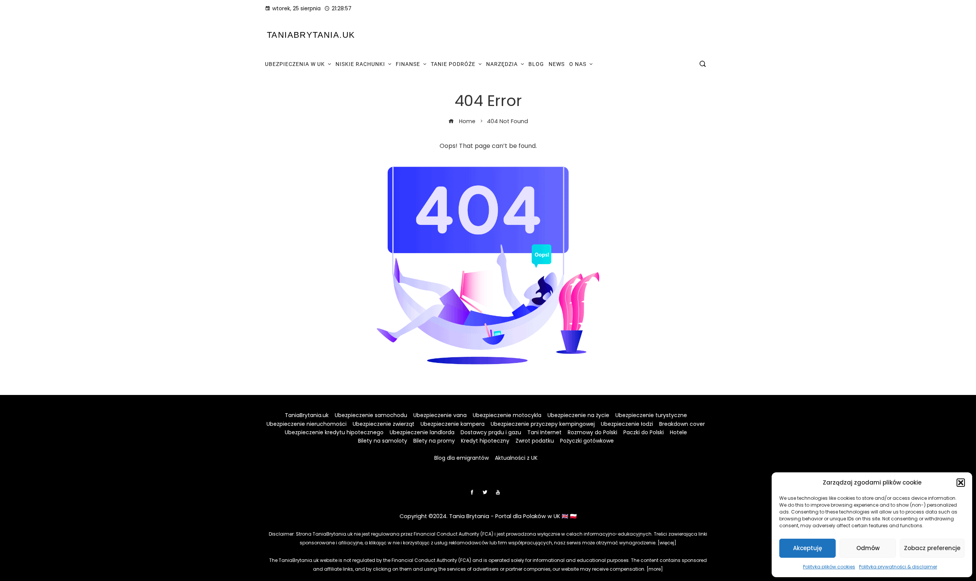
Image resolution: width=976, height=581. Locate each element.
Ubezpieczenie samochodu (371, 415)
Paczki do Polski (643, 432)
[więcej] (667, 542)
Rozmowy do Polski (592, 432)
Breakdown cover (682, 424)
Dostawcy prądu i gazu (491, 432)
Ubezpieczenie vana (440, 415)
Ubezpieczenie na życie (578, 415)
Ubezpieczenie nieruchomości (306, 424)
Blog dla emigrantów (461, 458)
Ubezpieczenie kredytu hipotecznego (334, 432)
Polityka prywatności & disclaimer (898, 566)
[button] (961, 482)
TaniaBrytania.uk (311, 35)
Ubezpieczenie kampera (453, 424)
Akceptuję (807, 548)
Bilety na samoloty (382, 441)
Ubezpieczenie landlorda (422, 432)
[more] (655, 569)
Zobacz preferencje (932, 548)
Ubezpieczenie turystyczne (651, 415)
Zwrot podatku (534, 441)
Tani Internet (544, 432)
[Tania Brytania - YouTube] (498, 492)
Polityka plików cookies (829, 566)
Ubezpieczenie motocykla (507, 415)
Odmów (868, 548)
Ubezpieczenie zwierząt (383, 424)
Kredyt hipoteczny (485, 441)
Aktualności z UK (516, 458)
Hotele (678, 432)
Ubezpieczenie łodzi (627, 424)
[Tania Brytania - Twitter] (485, 492)
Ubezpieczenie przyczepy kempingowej (543, 424)
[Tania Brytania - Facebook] (472, 492)
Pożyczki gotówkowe (587, 441)
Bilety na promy (434, 441)
